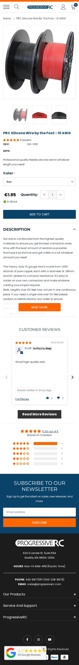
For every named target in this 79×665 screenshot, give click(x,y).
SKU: (6, 144)
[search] (16, 7)
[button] (11, 140)
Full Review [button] (22, 399)
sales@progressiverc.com (44, 584)
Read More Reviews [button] (39, 414)
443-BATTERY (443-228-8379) (45, 579)
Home (7, 18)
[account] (63, 7)
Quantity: (29, 194)
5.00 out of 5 (50, 431)
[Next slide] (72, 377)
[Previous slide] (6, 377)
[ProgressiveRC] (11, 658)
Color (9, 173)
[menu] (6, 7)
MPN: (6, 151)
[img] (23, 342)
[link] (27, 639)
